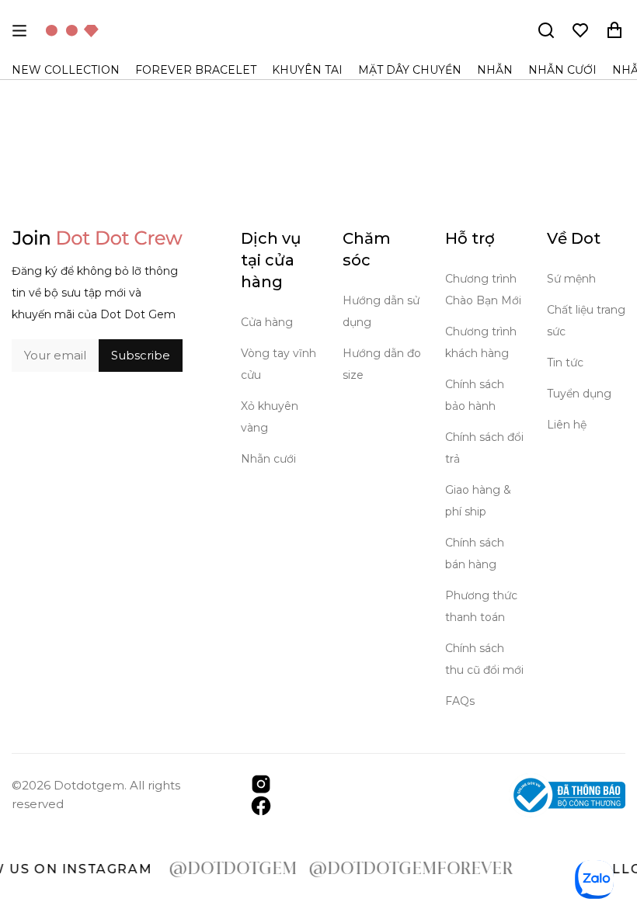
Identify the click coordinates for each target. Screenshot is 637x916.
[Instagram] (261, 782)
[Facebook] (261, 804)
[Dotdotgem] (72, 30)
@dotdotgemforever (400, 869)
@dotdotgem (222, 869)
